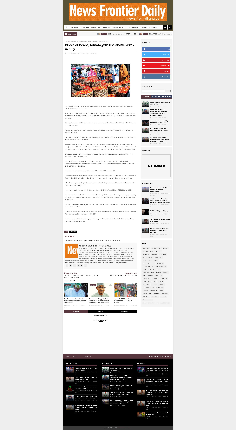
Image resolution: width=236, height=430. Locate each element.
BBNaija (154, 254)
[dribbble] (160, 356)
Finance (146, 278)
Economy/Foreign (159, 266)
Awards (158, 251)
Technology (147, 300)
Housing (146, 284)
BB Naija (153, 27)
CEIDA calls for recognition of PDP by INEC (109, 34)
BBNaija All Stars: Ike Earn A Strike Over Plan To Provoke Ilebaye (157, 403)
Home (67, 41)
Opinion (157, 293)
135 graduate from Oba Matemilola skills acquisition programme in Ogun (160, 139)
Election (156, 269)
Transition (165, 303)
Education (95, 27)
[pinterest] (155, 356)
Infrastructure (158, 284)
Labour (146, 287)
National (153, 290)
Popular (156, 97)
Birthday (163, 254)
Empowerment (148, 272)
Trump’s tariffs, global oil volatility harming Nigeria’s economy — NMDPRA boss (99, 300)
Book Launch (148, 257)
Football (155, 278)
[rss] (163, 356)
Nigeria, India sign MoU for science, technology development (159, 189)
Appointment (148, 251)
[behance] (165, 356)
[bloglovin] (158, 356)
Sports (163, 296)
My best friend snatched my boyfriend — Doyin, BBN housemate (157, 392)
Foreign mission (149, 281)
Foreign (164, 278)
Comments (166, 97)
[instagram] (168, 356)
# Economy (72, 231)
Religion (146, 296)
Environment (148, 275)
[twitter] (149, 356)
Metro (145, 290)
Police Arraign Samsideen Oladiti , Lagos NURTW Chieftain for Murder (86, 407)
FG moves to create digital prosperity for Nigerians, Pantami (159, 230)
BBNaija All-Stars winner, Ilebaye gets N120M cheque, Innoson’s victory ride (157, 370)
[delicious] (170, 356)
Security (155, 296)
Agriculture (163, 248)
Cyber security (148, 263)
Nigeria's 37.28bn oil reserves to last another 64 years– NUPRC (125, 300)
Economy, (94, 53)
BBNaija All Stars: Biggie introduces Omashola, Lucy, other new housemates (157, 381)
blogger (76, 311)
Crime (156, 260)
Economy (73, 41)
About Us (76, 356)
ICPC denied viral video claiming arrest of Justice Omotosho (159, 130)
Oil (150, 293)
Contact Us (87, 356)
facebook (124, 311)
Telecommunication (150, 303)
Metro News (118, 27)
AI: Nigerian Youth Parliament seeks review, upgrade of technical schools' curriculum (160, 200)
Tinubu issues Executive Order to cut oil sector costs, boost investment (75, 300)
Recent (146, 97)
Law (152, 287)
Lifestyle (159, 287)
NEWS (145, 293)
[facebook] (147, 356)
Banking (146, 254)
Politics (85, 27)
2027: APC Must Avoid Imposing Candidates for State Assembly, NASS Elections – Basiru (164, 34)
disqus (100, 311)
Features (74, 27)
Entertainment (132, 27)
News (91, 34)
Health (144, 27)
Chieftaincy (147, 260)
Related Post (69, 281)
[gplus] (152, 356)
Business (106, 27)
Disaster (160, 263)
